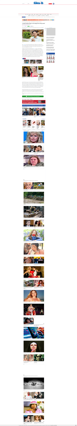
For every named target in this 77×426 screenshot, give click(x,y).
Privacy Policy (52, 425)
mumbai (22, 99)
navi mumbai (28, 99)
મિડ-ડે (34, 48)
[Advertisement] (38, 9)
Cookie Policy (55, 425)
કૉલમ (36, 15)
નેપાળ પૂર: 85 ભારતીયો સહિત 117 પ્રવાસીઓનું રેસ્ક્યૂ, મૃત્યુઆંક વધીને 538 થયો (50, 40)
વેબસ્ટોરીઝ (40, 14)
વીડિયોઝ (45, 14)
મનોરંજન (32, 14)
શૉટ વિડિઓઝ (39, 15)
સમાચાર (29, 14)
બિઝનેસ (50, 14)
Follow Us (32, 26)
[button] (42, 62)
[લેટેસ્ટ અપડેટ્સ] (28, 14)
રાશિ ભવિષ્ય (48, 14)
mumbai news (25, 99)
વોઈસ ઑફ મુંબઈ (43, 15)
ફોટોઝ (43, 14)
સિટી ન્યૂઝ (29, 15)
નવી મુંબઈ (25, 44)
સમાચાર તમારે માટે (33, 15)
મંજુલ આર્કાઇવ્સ (47, 15)
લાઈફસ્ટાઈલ (37, 14)
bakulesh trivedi (31, 99)
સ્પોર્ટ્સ (34, 14)
